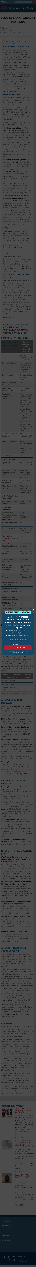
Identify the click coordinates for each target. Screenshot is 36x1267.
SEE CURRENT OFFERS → (18, 648)
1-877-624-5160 (18, 639)
